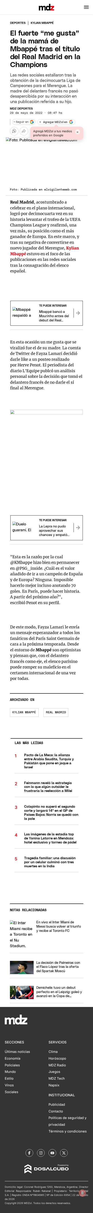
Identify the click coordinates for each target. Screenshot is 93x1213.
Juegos (54, 1072)
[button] (86, 7)
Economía (12, 1058)
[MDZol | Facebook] (29, 1153)
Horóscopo (57, 1058)
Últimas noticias (17, 1052)
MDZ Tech (57, 1078)
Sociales (11, 1092)
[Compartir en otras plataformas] (24, 131)
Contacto (56, 1111)
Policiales (12, 1065)
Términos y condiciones (68, 1131)
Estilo (9, 1078)
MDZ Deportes (21, 108)
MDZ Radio (57, 1065)
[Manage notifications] (82, 1193)
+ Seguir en (21, 122)
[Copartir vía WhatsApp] (14, 131)
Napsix (54, 1085)
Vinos (9, 1085)
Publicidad (57, 1105)
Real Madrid (56, 712)
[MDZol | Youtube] (52, 1153)
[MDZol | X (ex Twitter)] (63, 1153)
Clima (53, 1052)
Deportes (18, 23)
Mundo (10, 1072)
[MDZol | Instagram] (40, 1153)
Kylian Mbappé (24, 712)
